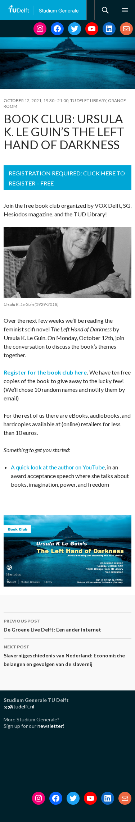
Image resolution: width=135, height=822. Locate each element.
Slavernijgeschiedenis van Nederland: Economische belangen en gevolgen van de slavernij (64, 655)
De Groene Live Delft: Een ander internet (52, 625)
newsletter (50, 726)
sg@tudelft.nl (19, 706)
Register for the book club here (45, 372)
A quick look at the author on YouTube (58, 467)
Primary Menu (125, 10)
